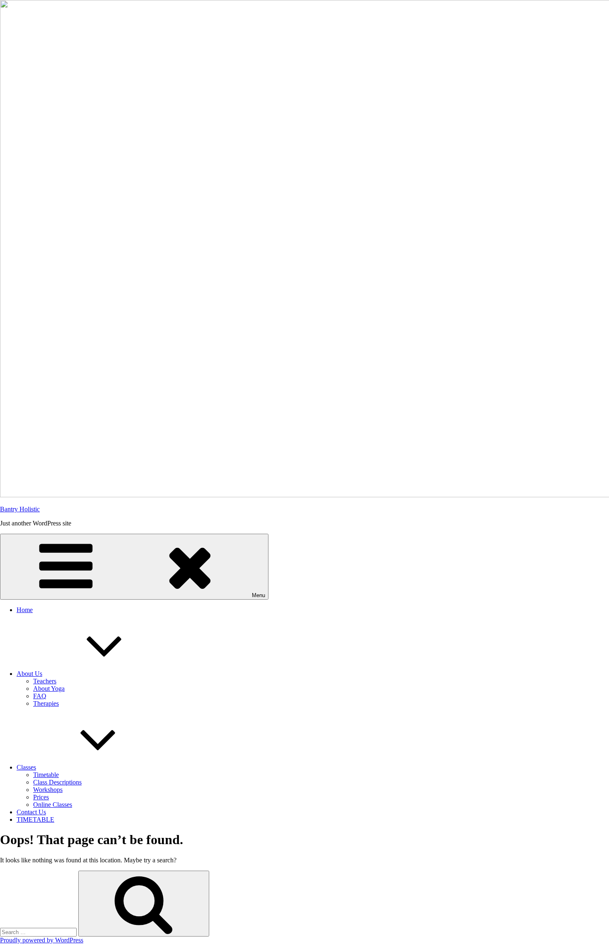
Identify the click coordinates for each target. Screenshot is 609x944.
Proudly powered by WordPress (41, 940)
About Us (29, 673)
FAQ (39, 696)
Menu (258, 595)
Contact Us (31, 812)
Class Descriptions (57, 782)
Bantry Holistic (20, 509)
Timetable (46, 774)
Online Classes (52, 804)
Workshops (48, 789)
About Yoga (49, 688)
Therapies (46, 703)
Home (25, 609)
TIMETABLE (35, 819)
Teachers (44, 681)
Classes (26, 767)
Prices (41, 797)
